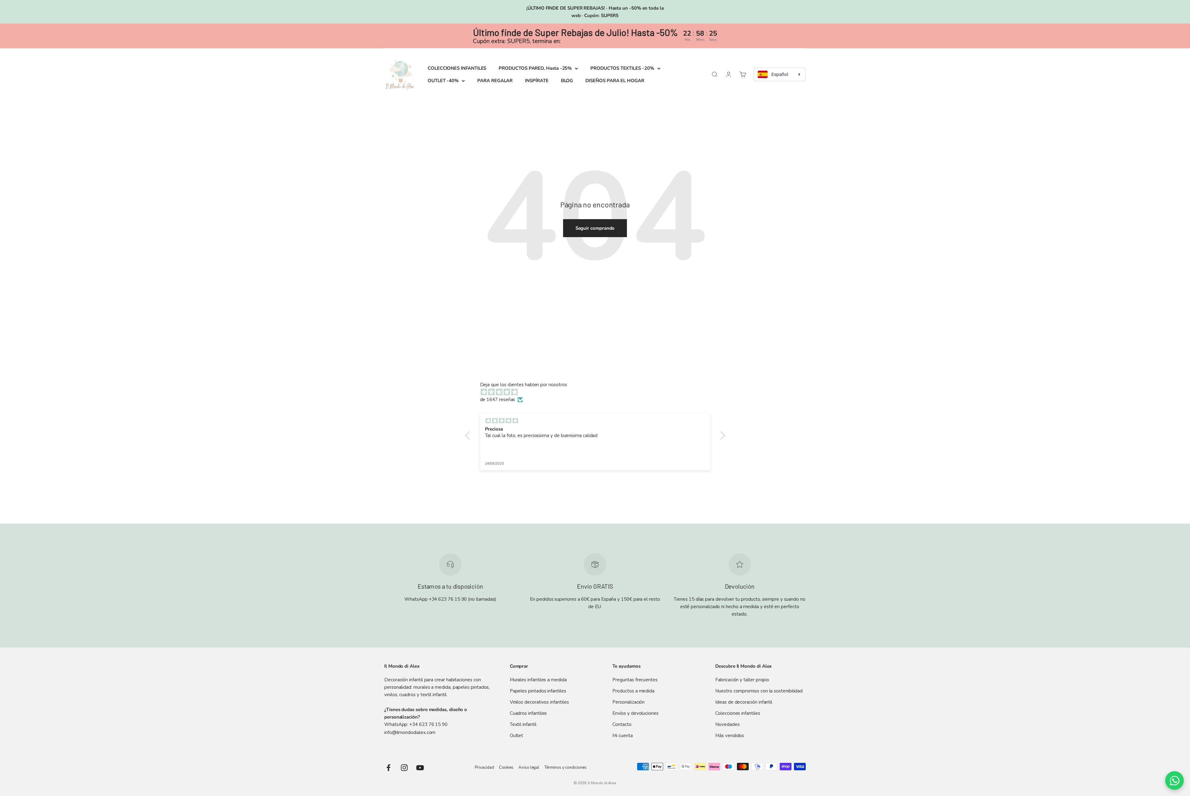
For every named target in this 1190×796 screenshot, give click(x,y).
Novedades (727, 724)
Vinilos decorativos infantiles (539, 702)
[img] (598, 392)
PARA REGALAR (495, 80)
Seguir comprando (595, 228)
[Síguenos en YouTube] (420, 767)
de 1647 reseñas (497, 399)
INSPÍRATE (536, 80)
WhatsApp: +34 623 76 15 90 (415, 724)
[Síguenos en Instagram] (404, 767)
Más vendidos (729, 735)
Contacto (621, 724)
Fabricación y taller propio (742, 680)
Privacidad (484, 767)
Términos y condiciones (565, 767)
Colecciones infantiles (737, 713)
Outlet (516, 735)
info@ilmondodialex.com (409, 732)
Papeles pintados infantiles (538, 691)
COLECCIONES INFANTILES (457, 68)
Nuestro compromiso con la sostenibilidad (759, 691)
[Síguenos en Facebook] (388, 767)
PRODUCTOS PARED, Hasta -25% (535, 68)
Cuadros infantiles (528, 713)
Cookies (506, 767)
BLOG (567, 80)
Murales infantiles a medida (538, 680)
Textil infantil (523, 724)
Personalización (628, 702)
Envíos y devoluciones (635, 713)
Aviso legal (528, 767)
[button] (469, 435)
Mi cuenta (622, 735)
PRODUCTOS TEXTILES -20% (622, 68)
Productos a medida (633, 691)
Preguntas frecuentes (635, 680)
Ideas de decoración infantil (743, 702)
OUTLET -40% (443, 80)
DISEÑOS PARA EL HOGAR (614, 80)
